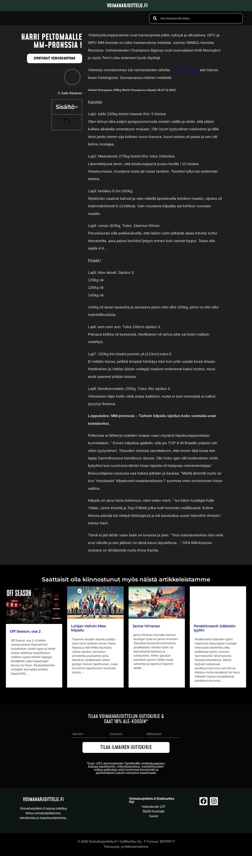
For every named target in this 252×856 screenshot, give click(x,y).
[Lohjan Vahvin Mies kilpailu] (95, 602)
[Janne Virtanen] (157, 602)
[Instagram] (214, 801)
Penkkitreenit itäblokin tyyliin (214, 628)
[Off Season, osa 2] (34, 605)
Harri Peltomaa (186, 69)
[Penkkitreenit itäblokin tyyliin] (218, 602)
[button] (76, 106)
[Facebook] (203, 801)
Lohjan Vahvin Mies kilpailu (88, 628)
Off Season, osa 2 (25, 631)
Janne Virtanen (146, 626)
